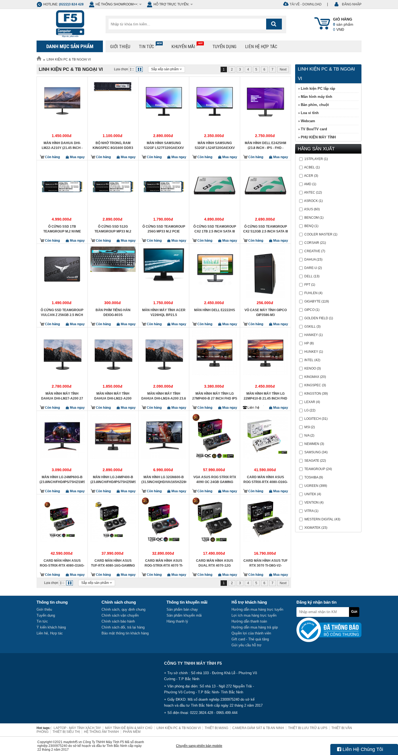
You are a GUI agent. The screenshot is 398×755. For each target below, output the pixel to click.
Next (283, 69)
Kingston (312, 393)
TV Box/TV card (314, 129)
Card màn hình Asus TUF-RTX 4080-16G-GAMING (113, 563)
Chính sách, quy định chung (123, 609)
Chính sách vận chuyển (120, 615)
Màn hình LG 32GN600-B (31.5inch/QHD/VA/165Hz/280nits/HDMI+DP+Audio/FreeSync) (164, 479)
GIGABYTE (312, 301)
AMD (307, 184)
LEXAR (309, 402)
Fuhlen (311, 293)
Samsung (312, 452)
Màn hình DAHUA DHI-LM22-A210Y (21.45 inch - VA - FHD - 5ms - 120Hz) (62, 145)
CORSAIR (311, 243)
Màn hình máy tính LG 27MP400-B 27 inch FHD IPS (214, 396)
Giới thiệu (120, 46)
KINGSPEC (312, 385)
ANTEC (309, 192)
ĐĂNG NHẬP (351, 4)
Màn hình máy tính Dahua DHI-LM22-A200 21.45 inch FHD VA (113, 396)
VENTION (311, 502)
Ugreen (311, 486)
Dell (308, 276)
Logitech (312, 419)
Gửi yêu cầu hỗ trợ (246, 645)
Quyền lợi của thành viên (251, 633)
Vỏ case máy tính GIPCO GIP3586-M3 (265, 312)
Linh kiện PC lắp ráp (318, 89)
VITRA (309, 511)
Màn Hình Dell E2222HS (214, 310)
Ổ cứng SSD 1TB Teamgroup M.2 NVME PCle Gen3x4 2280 (62, 229)
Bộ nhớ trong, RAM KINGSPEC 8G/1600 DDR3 (113, 145)
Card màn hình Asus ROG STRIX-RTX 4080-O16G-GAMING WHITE (265, 479)
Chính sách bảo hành (118, 621)
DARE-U (310, 268)
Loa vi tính (310, 113)
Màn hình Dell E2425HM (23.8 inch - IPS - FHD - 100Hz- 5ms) (265, 145)
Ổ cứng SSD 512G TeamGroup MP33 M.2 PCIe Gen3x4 (112, 229)
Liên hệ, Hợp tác (50, 633)
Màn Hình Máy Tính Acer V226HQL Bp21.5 (163, 312)
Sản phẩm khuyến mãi (184, 615)
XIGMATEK (312, 528)
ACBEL (309, 167)
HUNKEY (311, 352)
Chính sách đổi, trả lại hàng (123, 627)
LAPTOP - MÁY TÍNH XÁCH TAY (77, 728)
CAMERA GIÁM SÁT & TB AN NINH (258, 728)
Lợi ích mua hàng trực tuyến (253, 615)
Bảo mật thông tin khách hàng (125, 633)
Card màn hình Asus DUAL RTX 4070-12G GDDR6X (214, 563)
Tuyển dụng (224, 46)
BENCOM (311, 217)
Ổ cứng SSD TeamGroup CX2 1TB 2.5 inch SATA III (214, 229)
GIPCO (309, 310)
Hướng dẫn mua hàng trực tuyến (257, 609)
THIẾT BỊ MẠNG (216, 728)
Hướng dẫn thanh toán (249, 621)
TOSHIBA (311, 477)
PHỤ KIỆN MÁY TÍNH (318, 137)
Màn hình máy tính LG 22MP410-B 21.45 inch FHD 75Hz (265, 396)
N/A (306, 435)
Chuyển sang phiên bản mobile (199, 746)
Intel (309, 360)
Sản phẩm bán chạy (182, 609)
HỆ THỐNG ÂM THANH (101, 732)
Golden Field (316, 318)
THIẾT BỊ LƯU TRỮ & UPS (307, 728)
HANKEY (311, 335)
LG (306, 410)
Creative (312, 251)
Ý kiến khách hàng (51, 627)
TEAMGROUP (314, 469)
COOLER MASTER (318, 234)
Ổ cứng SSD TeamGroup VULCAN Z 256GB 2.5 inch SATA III (62, 312)
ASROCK (311, 201)
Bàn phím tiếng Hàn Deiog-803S (113, 312)
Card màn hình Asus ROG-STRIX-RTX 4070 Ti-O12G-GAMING (164, 563)
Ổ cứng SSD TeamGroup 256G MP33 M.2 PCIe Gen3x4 (163, 229)
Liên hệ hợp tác (261, 46)
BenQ (309, 226)
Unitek (310, 494)
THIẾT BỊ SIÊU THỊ (66, 732)
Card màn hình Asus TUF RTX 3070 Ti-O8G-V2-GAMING (265, 563)
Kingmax (311, 377)
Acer (308, 176)
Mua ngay (77, 157)
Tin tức (146, 46)
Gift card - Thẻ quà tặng (250, 639)
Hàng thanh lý (177, 621)
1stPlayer (313, 159)
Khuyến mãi (183, 46)
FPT (307, 285)
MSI (307, 427)
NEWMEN (311, 444)
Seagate (311, 461)
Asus (308, 209)
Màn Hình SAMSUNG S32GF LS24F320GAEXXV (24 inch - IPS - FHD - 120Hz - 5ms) (215, 145)
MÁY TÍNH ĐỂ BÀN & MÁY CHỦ (128, 728)
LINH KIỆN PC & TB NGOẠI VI (69, 59)
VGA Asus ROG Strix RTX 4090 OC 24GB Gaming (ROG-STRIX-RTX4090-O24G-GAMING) (214, 479)
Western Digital (319, 519)
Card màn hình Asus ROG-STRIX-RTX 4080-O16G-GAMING (62, 563)
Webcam (308, 121)
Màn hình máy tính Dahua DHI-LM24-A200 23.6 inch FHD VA (163, 396)
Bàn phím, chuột (315, 105)
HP (306, 343)
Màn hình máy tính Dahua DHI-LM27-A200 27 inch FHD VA (62, 396)
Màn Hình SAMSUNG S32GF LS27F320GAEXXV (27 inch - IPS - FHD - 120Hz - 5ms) (164, 145)
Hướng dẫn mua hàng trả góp (254, 627)
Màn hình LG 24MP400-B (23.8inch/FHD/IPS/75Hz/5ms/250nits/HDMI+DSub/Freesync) (113, 479)
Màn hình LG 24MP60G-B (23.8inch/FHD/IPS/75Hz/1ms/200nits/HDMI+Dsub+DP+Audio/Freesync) (62, 479)
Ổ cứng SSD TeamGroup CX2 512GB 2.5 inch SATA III (265, 229)
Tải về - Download (306, 4)
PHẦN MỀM (132, 732)
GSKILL (310, 326)
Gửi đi (354, 613)
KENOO (310, 368)
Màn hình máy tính (316, 97)
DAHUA (310, 259)
